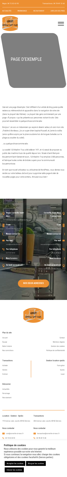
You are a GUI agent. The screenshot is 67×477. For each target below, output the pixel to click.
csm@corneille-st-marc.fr (14, 244)
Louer (63, 374)
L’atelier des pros (57, 11)
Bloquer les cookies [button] (36, 463)
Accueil (5, 338)
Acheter (5, 365)
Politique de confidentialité (55, 350)
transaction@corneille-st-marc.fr (51, 244)
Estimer (5, 374)
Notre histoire (7, 346)
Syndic (62, 370)
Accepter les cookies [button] (15, 463)
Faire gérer (61, 365)
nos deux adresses (33, 283)
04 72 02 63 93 (13, 4)
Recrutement (38, 11)
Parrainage (22, 11)
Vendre (4, 370)
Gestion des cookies (58, 346)
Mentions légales (59, 342)
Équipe (4, 342)
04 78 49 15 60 (59, 4)
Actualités (6, 11)
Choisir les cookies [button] (14, 470)
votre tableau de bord (19, 173)
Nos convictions (7, 350)
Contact (62, 338)
